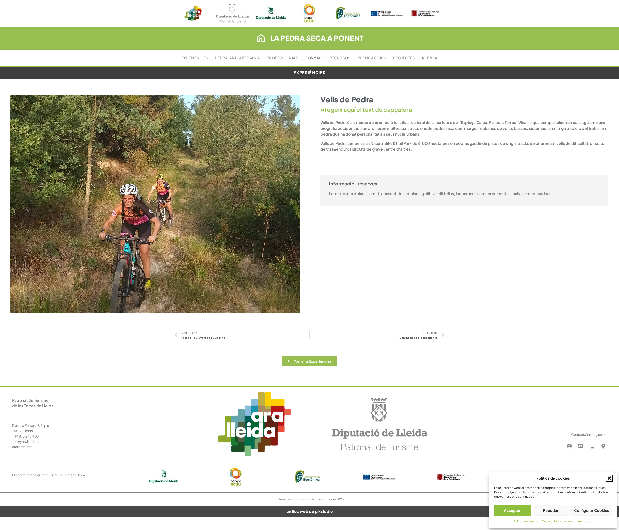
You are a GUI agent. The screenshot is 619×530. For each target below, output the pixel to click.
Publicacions (371, 57)
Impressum (585, 521)
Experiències (194, 57)
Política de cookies (526, 521)
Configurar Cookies (591, 510)
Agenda (429, 57)
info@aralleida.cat (27, 441)
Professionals (283, 57)
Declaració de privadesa (558, 521)
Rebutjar (551, 510)
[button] (609, 478)
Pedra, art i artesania (237, 57)
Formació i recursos (328, 57)
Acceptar (512, 510)
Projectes (404, 57)
